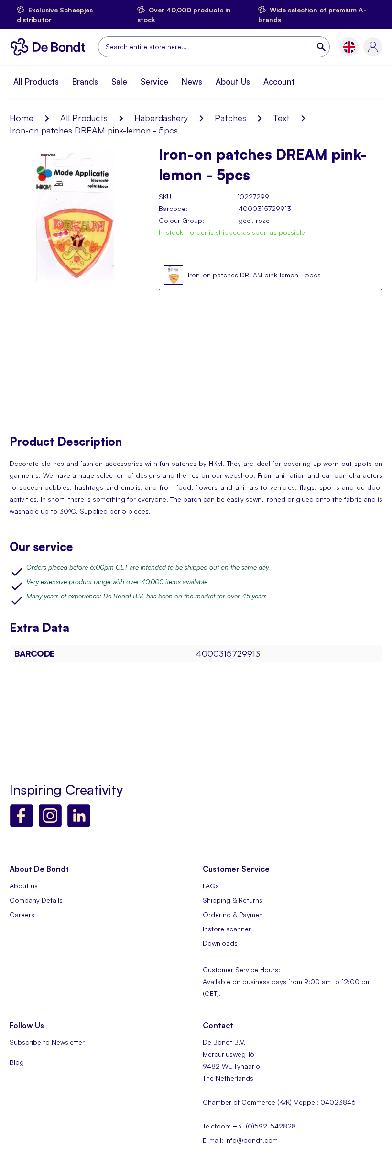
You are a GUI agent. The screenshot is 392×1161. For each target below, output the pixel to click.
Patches (230, 117)
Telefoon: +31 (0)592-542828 (249, 1126)
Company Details (36, 900)
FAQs (211, 886)
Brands (85, 82)
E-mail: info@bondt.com (240, 1140)
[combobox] (214, 46)
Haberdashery (161, 117)
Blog (17, 1062)
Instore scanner (227, 929)
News (192, 82)
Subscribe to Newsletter (47, 1042)
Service (154, 82)
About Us (233, 82)
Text (281, 117)
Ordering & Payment (234, 914)
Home (21, 117)
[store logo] (50, 46)
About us (24, 886)
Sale (119, 82)
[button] (349, 47)
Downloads (220, 943)
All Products (36, 82)
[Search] (322, 46)
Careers (22, 914)
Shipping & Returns (232, 900)
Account (279, 82)
